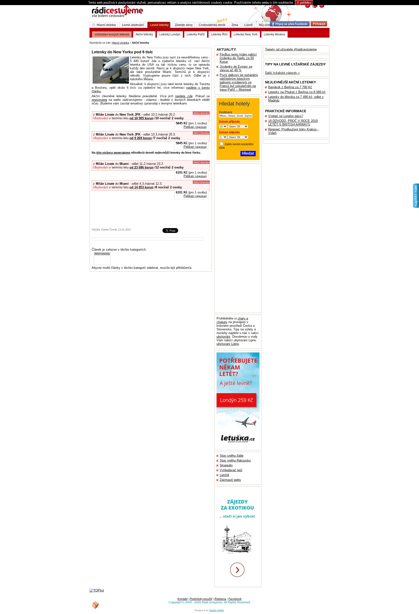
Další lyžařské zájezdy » (282, 73)
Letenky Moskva (274, 34)
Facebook (235, 599)
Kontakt (182, 599)
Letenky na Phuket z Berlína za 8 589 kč (297, 92)
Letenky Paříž (196, 34)
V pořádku (304, 2)
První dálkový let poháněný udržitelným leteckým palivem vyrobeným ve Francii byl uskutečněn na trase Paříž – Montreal (239, 82)
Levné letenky (159, 25)
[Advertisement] (210, 42)
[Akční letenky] (102, 253)
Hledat (248, 153)
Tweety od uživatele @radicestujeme (291, 49)
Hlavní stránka (120, 42)
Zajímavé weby (230, 480)
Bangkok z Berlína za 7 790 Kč (290, 87)
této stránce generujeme (113, 152)
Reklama (220, 599)
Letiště (224, 475)
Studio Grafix (216, 610)
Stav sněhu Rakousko (235, 460)
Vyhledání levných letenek (112, 34)
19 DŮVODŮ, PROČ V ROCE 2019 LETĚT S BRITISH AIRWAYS (293, 122)
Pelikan (195, 127)
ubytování (223, 336)
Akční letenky (144, 34)
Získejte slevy (184, 25)
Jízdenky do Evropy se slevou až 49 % (236, 68)
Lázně (248, 25)
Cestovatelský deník (212, 25)
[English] (315, 7)
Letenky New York (246, 34)
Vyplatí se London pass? (285, 116)
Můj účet (264, 25)
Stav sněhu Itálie (231, 455)
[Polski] (322, 7)
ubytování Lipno (228, 344)
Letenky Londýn (169, 34)
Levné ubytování (133, 25)
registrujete (99, 100)
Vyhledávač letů (231, 470)
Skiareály (226, 465)
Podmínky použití (201, 599)
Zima (235, 25)
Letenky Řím (219, 34)
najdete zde (183, 96)
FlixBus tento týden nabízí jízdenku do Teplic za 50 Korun (238, 58)
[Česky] (308, 7)
